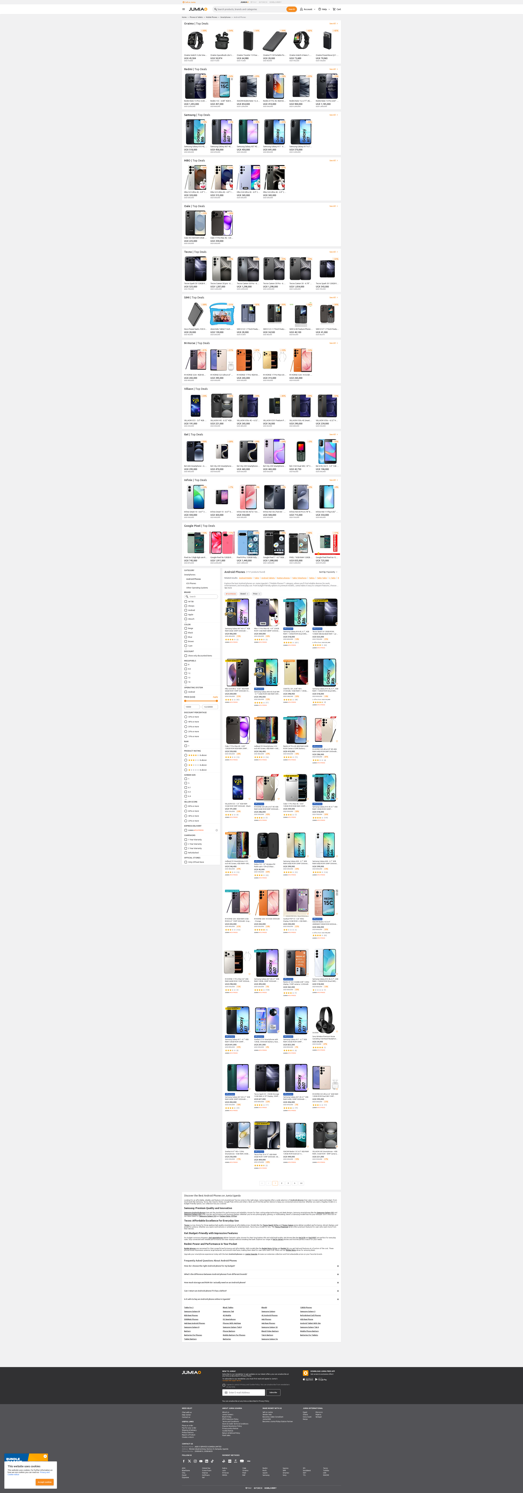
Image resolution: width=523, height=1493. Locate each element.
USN (324, 1473)
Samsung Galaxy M (192, 1311)
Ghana (305, 1414)
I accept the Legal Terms (231, 1380)
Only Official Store (196, 862)
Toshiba (326, 1470)
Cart (339, 9)
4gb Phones (266, 1319)
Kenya (305, 1419)
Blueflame (186, 1470)
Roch (265, 1470)
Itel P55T (313, 1238)
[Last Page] (301, 1183)
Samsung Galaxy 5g (270, 1339)
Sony (284, 1475)
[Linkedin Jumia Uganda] (206, 1461)
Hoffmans (206, 1475)
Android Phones (193, 579)
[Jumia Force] (263, 2)
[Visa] (248, 1461)
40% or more (193, 722)
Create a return (188, 1437)
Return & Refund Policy (231, 1433)
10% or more (193, 736)
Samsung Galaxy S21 (325, 1212)
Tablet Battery (190, 1339)
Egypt (305, 1412)
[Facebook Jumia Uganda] (184, 1461)
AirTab (191, 601)
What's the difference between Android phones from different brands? (215, 1274)
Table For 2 (188, 1307)
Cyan (190, 646)
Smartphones (225, 17)
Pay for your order (189, 1428)
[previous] (185, 45)
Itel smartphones (216, 1238)
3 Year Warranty (195, 848)
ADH (183, 1468)
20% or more (193, 731)
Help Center (186, 1415)
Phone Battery (229, 1331)
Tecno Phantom (281, 1227)
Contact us (186, 1417)
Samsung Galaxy (268, 1311)
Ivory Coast (307, 1417)
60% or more (193, 811)
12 (189, 673)
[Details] (216, 830)
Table (256, 578)
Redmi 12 (284, 1248)
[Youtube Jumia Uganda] (201, 1461)
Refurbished (193, 853)
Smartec (286, 1473)
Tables (312, 578)
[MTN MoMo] (230, 1461)
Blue (190, 637)
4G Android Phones (270, 1315)
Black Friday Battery (270, 1331)
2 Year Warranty (195, 844)
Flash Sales (226, 1435)
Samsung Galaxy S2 (270, 1327)
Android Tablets (268, 578)
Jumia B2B (267, 1419)
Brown (191, 641)
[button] (249, 623)
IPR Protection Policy (230, 1419)
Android (191, 610)
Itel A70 (302, 1238)
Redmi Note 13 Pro (269, 1248)
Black (190, 633)
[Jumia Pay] (254, 2)
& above (203, 755)
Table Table (322, 578)
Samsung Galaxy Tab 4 (309, 1327)
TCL (304, 1475)
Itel (203, 1477)
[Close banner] (45, 1456)
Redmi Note (291, 1250)
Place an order (187, 1425)
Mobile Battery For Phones (234, 1335)
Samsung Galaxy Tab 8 (232, 1327)
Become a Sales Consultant (273, 1417)
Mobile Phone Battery (309, 1331)
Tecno (186, 1225)
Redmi (265, 1468)
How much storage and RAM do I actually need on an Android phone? (215, 1282)
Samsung (266, 1475)
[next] (337, 45)
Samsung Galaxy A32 (192, 1214)
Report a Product (188, 1435)
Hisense (205, 1473)
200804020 (208, 1451)
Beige (190, 628)
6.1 (189, 787)
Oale (244, 1468)
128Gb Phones (306, 1307)
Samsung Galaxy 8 (191, 1327)
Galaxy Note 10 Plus (228, 1216)
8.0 (189, 669)
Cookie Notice (227, 1431)
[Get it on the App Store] (308, 1379)
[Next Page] (294, 1183)
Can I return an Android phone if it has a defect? (205, 1291)
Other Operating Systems (197, 588)
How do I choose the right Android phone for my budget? (209, 1266)
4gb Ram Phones (268, 1323)
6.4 (189, 796)
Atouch (191, 619)
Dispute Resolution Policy (232, 1426)
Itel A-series (278, 1239)
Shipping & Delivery (189, 1430)
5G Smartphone (229, 1319)
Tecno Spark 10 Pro (271, 1225)
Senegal (319, 1417)
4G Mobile (227, 1315)
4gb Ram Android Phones (194, 1323)
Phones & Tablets (196, 17)
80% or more (193, 806)
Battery (187, 1331)
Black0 (264, 1307)
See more (228, 588)
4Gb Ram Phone (306, 1319)
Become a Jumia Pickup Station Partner (278, 1421)
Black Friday (226, 1417)
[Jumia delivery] (276, 2)
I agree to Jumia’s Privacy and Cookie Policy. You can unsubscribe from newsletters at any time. (258, 1386)
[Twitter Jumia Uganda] (189, 1461)
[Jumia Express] (194, 830)
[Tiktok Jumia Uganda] (212, 1461)
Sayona (285, 1468)
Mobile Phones (211, 17)
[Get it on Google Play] (321, 1379)
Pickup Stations (188, 1432)
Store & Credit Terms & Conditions (235, 1424)
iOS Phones (191, 583)
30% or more (193, 727)
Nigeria (318, 1414)
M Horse (225, 1473)
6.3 (189, 792)
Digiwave (185, 1477)
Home (184, 17)
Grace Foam (206, 1470)
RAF (243, 1475)
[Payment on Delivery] (224, 1461)
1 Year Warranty (195, 840)
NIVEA (224, 1475)
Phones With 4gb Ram (232, 1323)
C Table (332, 578)
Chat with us (187, 1412)
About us (225, 1412)
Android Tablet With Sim (310, 1323)
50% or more (193, 717)
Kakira (224, 1468)
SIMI (284, 1470)
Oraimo (245, 1470)
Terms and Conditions (230, 1421)
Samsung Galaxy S (307, 1311)
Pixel (244, 1473)
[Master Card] (241, 1461)
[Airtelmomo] (235, 1461)
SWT (304, 1473)
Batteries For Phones (193, 1335)
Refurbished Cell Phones (310, 1315)
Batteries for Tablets (309, 1335)
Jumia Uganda (251, 1254)
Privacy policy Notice (230, 1428)
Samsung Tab (228, 1311)
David (184, 1475)
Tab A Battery (267, 1335)
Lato (224, 1470)
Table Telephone (299, 578)
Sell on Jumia (190, 2)
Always (191, 606)
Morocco (319, 1412)
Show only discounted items (200, 656)
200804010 (199, 1451)
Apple (190, 614)
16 (189, 682)
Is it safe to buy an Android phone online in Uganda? (207, 1299)
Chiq (183, 1473)
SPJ (304, 1468)
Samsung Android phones (194, 1212)
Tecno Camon (288, 1225)
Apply (215, 697)
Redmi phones (190, 1248)
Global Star (206, 1468)
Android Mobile (245, 578)
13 (189, 678)
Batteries (227, 1339)
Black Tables (228, 1307)
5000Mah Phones (191, 1319)
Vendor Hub (267, 1414)
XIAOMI (326, 1475)
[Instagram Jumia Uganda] (195, 1461)
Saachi (265, 1473)
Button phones (283, 578)
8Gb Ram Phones (191, 1315)
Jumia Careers (227, 1414)
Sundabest (307, 1470)
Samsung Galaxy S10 (207, 1216)
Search (292, 9)
